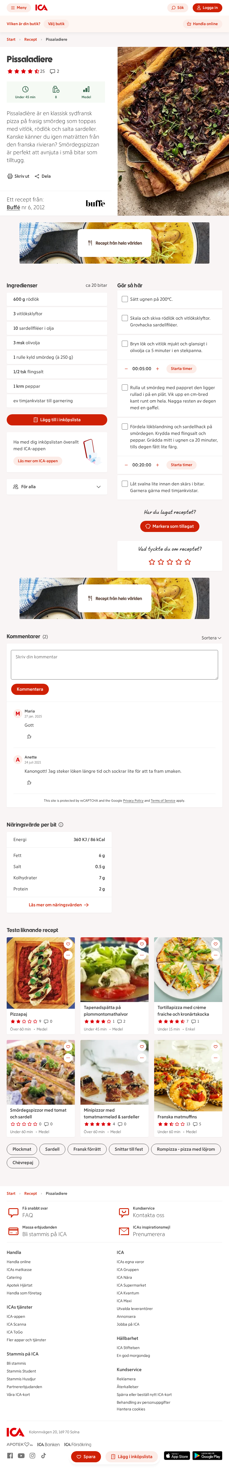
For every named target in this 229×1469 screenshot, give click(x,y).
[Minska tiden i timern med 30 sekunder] (126, 368)
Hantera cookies (131, 1409)
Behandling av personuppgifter (143, 1402)
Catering (14, 1277)
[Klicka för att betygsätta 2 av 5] (160, 562)
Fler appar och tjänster (26, 1340)
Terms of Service (163, 801)
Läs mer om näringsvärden (55, 904)
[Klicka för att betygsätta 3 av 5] (169, 562)
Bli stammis (16, 1363)
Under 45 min (25, 97)
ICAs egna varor (130, 1262)
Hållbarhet (127, 1338)
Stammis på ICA (23, 1354)
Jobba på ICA (128, 1324)
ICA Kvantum (128, 1293)
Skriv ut (22, 176)
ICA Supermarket (131, 1285)
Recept (30, 39)
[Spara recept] (68, 944)
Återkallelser (128, 1386)
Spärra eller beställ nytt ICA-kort (144, 1394)
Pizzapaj (18, 1014)
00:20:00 (141, 465)
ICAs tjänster (19, 1307)
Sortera (209, 637)
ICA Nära (124, 1277)
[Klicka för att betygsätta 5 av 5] (187, 562)
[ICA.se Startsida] (41, 7)
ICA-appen (16, 1316)
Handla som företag (24, 1293)
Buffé (13, 207)
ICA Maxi (124, 1301)
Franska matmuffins (177, 1116)
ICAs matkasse (19, 1269)
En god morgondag (133, 1355)
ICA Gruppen (128, 1269)
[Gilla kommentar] (29, 736)
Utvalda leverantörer (135, 1308)
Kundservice (129, 1369)
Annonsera (126, 1316)
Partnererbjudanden (24, 1386)
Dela (46, 176)
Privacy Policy (133, 801)
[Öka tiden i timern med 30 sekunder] (157, 368)
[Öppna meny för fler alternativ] (68, 955)
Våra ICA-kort (18, 1394)
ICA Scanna (16, 1324)
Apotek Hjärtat (19, 1285)
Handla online (19, 1262)
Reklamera (126, 1379)
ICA (120, 1252)
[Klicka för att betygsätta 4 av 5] (178, 562)
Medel (86, 97)
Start (11, 39)
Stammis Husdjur (21, 1379)
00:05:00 (141, 368)
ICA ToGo (15, 1332)
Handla (14, 1252)
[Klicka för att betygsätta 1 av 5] (151, 562)
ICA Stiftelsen (128, 1347)
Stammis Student (21, 1371)
